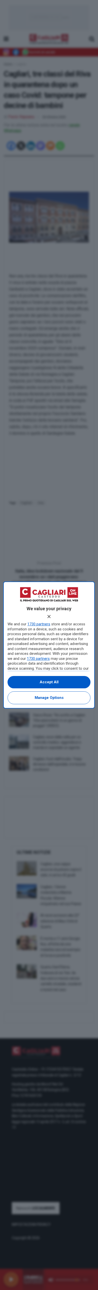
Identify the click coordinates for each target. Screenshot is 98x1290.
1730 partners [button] (38, 624)
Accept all (49, 682)
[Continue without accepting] (49, 617)
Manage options (49, 697)
